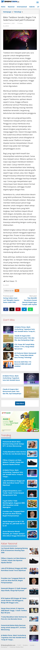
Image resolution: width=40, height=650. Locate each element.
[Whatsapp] (30, 309)
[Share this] (5, 309)
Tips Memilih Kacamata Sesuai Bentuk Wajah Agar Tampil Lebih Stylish (29, 300)
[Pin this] (18, 309)
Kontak (32, 645)
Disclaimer (4, 647)
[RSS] (17, 290)
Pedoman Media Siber (16, 647)
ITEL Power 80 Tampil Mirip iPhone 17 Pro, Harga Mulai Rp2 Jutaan (24, 346)
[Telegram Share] (24, 309)
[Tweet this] (11, 309)
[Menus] (37, 2)
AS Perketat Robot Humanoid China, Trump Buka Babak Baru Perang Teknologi (25, 355)
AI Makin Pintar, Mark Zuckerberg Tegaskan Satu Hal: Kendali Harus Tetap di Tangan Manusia (11, 380)
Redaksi (25, 645)
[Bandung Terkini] (10, 1)
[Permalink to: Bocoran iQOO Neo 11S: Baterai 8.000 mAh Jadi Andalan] (8, 364)
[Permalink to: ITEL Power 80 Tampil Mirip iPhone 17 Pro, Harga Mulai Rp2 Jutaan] (8, 347)
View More (20, 403)
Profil (19, 645)
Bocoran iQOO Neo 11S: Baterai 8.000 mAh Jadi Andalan (22, 364)
